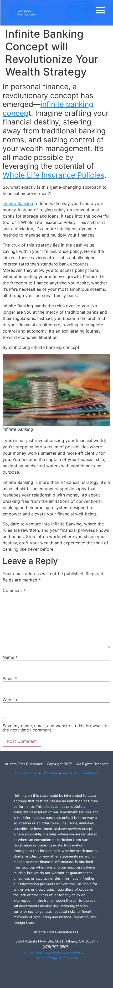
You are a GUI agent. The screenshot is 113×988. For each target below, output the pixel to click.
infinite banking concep (48, 109)
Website (10, 700)
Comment (14, 590)
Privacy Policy (26, 773)
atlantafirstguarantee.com (57, 957)
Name (10, 657)
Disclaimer (50, 773)
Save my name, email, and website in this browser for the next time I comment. (56, 728)
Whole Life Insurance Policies (53, 174)
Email (10, 678)
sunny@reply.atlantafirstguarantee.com (56, 952)
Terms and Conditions (80, 773)
